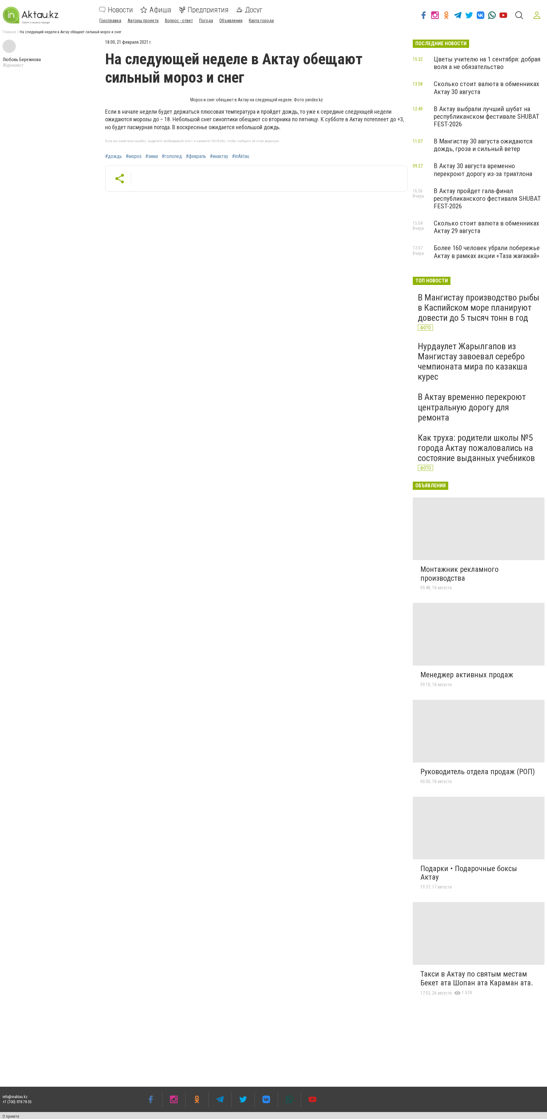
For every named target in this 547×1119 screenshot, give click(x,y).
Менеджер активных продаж (466, 674)
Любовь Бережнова (22, 59)
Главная (9, 32)
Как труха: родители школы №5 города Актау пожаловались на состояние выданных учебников (476, 448)
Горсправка (110, 20)
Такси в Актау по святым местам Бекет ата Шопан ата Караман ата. (476, 978)
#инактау (219, 156)
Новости (120, 10)
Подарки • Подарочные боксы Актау (468, 873)
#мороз (133, 156)
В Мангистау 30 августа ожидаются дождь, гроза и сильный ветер (483, 145)
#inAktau (240, 156)
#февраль (196, 156)
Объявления (230, 20)
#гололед (172, 156)
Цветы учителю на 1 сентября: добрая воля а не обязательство (487, 63)
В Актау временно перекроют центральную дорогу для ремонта (472, 407)
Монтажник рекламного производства (459, 574)
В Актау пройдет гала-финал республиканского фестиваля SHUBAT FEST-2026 (487, 198)
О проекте (11, 1116)
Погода (206, 20)
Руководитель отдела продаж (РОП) (477, 771)
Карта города (261, 20)
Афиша (160, 10)
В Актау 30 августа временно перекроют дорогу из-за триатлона (483, 169)
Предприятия (208, 10)
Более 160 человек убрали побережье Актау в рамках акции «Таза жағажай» (487, 251)
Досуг (253, 10)
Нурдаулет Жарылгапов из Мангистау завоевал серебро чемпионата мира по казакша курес (472, 361)
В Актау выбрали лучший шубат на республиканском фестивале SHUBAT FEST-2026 (486, 116)
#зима (151, 156)
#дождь (113, 156)
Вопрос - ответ (179, 20)
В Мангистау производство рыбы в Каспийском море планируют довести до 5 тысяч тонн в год (478, 307)
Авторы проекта (143, 20)
